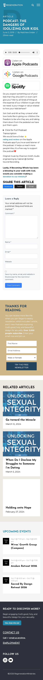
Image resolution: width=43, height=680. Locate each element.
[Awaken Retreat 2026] (21, 564)
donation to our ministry (14, 177)
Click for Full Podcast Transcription (15, 132)
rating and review (11, 139)
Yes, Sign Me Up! (12, 623)
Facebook (8, 186)
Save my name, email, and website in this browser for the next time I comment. (20, 277)
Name (8, 242)
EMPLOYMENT (11, 643)
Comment (9, 213)
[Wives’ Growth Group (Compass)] (21, 545)
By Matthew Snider (26, 32)
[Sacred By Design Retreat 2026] (21, 584)
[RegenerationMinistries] (13, 5)
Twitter (19, 186)
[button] (33, 5)
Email (31, 186)
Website (8, 262)
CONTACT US (11, 632)
